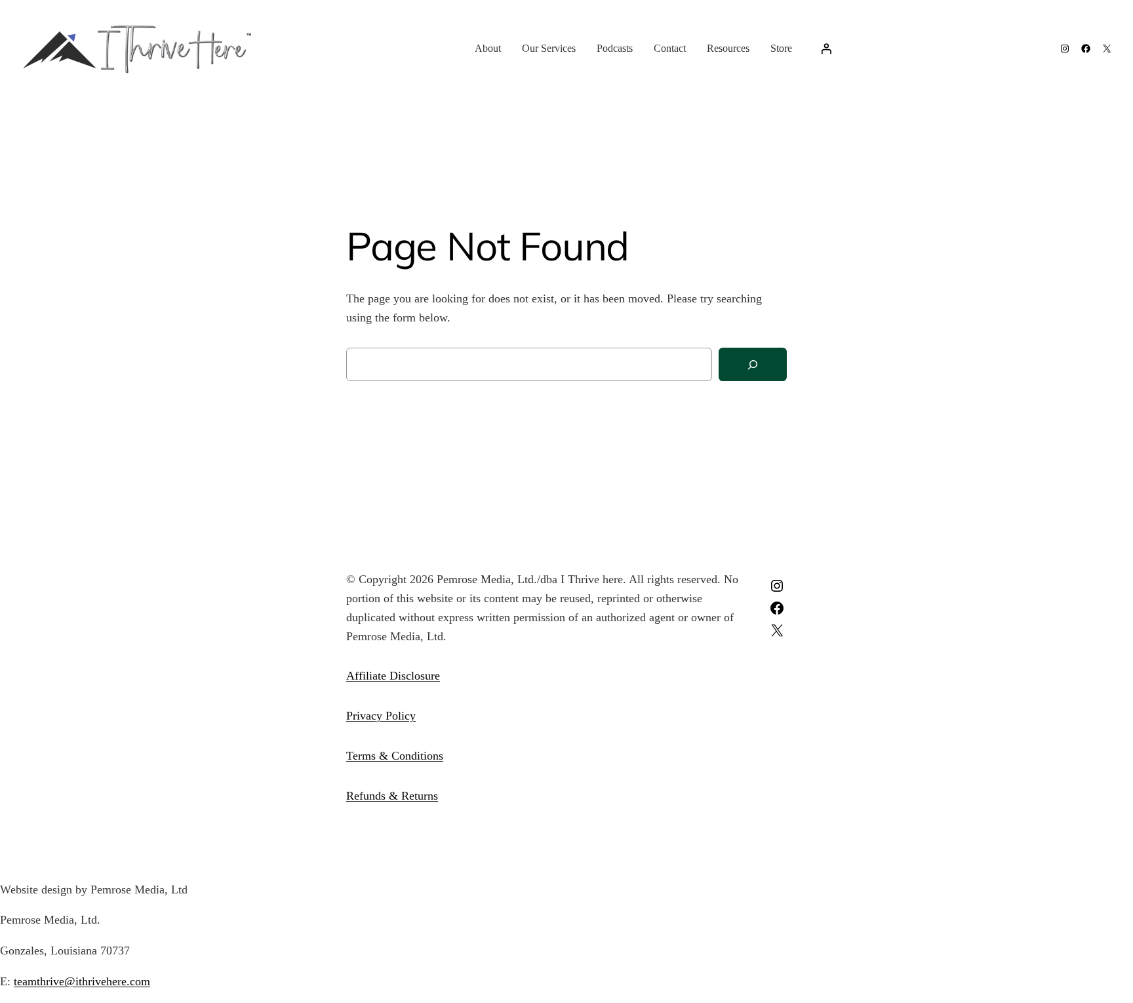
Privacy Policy (381, 715)
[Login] (826, 48)
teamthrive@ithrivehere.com (82, 981)
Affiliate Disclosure (393, 675)
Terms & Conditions (394, 755)
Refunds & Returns (392, 795)
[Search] (753, 364)
